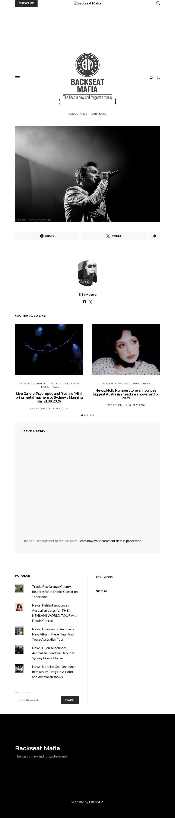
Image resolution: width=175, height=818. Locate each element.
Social (102, 591)
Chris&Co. (96, 802)
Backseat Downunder (33, 383)
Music (45, 386)
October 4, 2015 (78, 113)
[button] (158, 77)
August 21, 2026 (135, 405)
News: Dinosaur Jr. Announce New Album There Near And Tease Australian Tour (53, 634)
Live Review (71, 383)
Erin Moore (98, 113)
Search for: (22, 692)
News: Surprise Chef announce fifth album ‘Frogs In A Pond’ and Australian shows (54, 671)
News (55, 386)
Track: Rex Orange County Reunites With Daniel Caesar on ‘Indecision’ (55, 591)
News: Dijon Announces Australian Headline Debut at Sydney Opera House (53, 653)
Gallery (55, 383)
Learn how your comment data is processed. (110, 541)
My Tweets (104, 577)
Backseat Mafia (37, 748)
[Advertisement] (87, 38)
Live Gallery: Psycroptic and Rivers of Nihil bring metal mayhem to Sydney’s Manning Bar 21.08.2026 (49, 397)
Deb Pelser (37, 408)
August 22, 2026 (58, 408)
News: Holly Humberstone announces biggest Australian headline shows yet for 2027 (126, 394)
